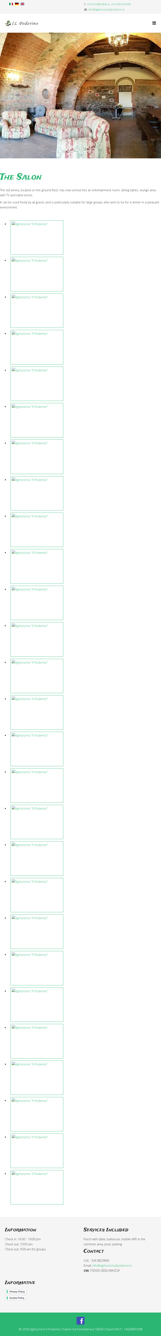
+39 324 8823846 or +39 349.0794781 (109, 4)
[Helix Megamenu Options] (154, 23)
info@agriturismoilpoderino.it (106, 9)
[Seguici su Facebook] (80, 1321)
